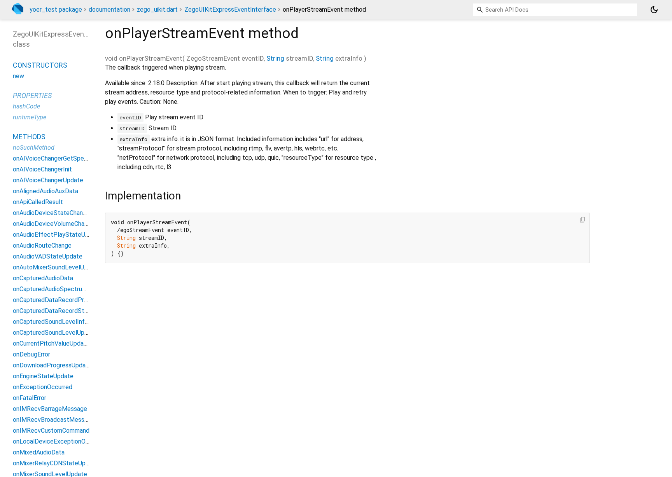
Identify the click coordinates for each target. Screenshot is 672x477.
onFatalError (29, 398)
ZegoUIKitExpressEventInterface (230, 9)
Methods (29, 137)
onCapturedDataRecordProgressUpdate (68, 300)
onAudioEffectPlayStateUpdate (57, 234)
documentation (109, 9)
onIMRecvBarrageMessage (50, 408)
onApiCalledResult (38, 202)
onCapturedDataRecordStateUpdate (63, 311)
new (18, 76)
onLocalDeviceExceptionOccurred (60, 441)
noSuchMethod (33, 147)
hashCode (26, 106)
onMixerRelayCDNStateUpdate (55, 463)
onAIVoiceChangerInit (42, 169)
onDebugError (31, 354)
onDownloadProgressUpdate (52, 365)
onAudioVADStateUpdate (47, 256)
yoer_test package (56, 9)
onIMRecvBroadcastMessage (53, 419)
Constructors (40, 65)
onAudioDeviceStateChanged (53, 213)
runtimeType (29, 117)
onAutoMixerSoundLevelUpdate (56, 267)
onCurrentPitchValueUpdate (51, 343)
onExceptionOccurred (42, 387)
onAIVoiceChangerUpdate (48, 180)
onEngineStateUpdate (43, 376)
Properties (32, 95)
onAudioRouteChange (42, 245)
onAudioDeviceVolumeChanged (55, 223)
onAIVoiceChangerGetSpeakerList (59, 158)
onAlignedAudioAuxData (45, 191)
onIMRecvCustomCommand (51, 430)
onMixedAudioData (39, 452)
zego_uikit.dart (157, 9)
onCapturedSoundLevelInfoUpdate (60, 321)
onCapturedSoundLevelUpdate (55, 332)
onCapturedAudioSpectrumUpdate (60, 289)
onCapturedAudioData (43, 278)
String (275, 58)
